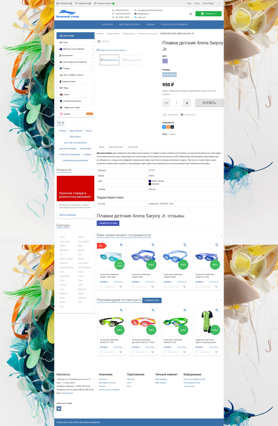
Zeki (61, 306)
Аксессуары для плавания (75, 62)
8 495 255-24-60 (120, 10)
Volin (80, 302)
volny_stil (141, 17)
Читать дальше (67, 215)
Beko (80, 245)
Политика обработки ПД (194, 379)
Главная (100, 33)
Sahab (81, 258)
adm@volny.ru (141, 13)
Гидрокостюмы (68, 81)
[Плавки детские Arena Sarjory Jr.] (112, 50)
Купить (104, 281)
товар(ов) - (208, 14)
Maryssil (63, 293)
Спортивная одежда (72, 101)
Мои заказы (160, 382)
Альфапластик (67, 267)
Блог (129, 386)
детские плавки (68, 148)
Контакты (107, 24)
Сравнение (63, 3)
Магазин (131, 379)
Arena (89, 130)
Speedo (81, 250)
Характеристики (116, 147)
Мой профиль (161, 379)
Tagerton (64, 263)
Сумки (66, 94)
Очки (65, 42)
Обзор (101, 147)
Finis (80, 280)
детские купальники (75, 142)
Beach (81, 271)
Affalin (62, 130)
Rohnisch (82, 297)
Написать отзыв (108, 223)
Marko (81, 293)
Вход (197, 3)
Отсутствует (169, 74)
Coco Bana (64, 276)
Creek (80, 276)
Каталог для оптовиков (174, 24)
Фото (129, 382)
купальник (85, 148)
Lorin (62, 289)
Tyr (61, 254)
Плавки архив (128, 33)
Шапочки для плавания (73, 49)
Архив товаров (113, 33)
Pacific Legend (66, 258)
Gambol (63, 284)
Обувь (65, 88)
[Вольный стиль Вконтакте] (58, 408)
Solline (62, 302)
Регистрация (208, 3)
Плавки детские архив (147, 33)
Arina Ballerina (84, 267)
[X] (172, 127)
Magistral (82, 289)
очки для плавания (69, 154)
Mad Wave (75, 136)
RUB (189, 3)
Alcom (62, 245)
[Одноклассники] (168, 127)
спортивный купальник (75, 160)
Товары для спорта (71, 107)
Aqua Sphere (75, 130)
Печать (103, 41)
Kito (80, 254)
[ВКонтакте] (164, 127)
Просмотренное (104, 3)
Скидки (150, 24)
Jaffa (80, 284)
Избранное (82, 3)
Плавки (66, 68)
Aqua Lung (64, 241)
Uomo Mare (83, 263)
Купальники (67, 55)
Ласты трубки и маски (73, 75)
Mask (62, 297)
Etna (62, 271)
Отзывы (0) (133, 147)
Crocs (62, 280)
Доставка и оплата (129, 24)
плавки (87, 154)
